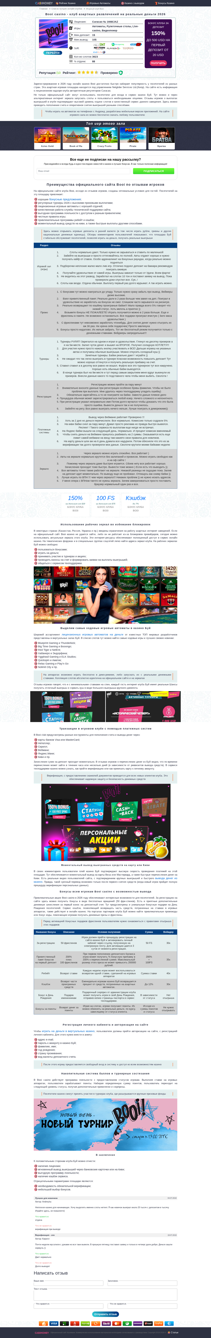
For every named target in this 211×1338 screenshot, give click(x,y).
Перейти (52, 52)
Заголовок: (113, 1281)
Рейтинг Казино (67, 3)
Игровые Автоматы (100, 3)
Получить (158, 63)
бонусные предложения (65, 199)
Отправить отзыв (105, 1314)
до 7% (136, 500)
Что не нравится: (118, 1303)
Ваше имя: (39, 1281)
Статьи (174, 1332)
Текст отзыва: (40, 1289)
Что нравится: (43, 1303)
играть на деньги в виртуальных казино (68, 1031)
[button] (16, 706)
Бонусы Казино (166, 3)
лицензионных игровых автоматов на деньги (92, 634)
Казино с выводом (134, 3)
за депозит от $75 (105, 500)
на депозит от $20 (75, 500)
